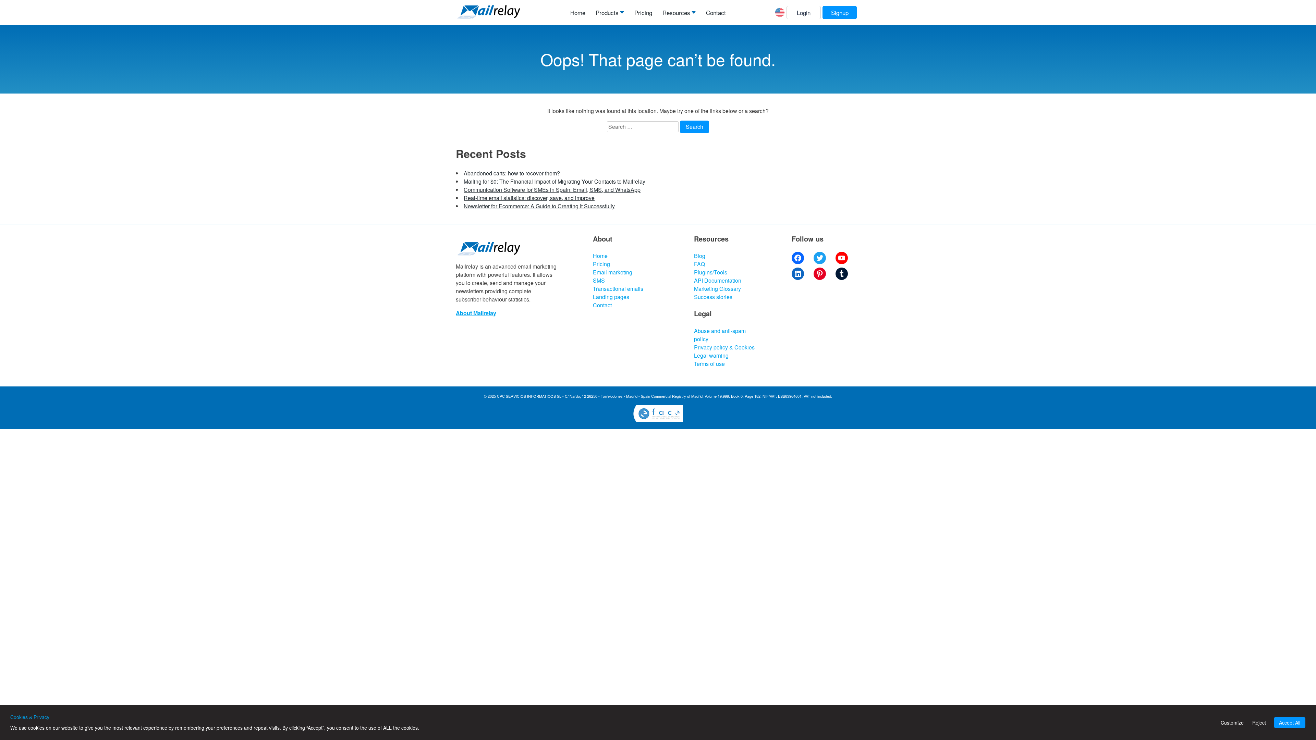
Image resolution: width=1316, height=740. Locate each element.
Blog (699, 256)
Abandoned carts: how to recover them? (512, 173)
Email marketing (612, 272)
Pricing (643, 12)
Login (804, 12)
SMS (599, 280)
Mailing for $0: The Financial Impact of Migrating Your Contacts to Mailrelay (554, 181)
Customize (1232, 722)
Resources (676, 12)
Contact (716, 12)
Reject (1259, 722)
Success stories (713, 297)
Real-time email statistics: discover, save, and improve (529, 198)
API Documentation (717, 280)
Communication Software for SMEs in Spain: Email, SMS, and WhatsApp (552, 190)
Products (607, 12)
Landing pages (611, 297)
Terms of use (709, 364)
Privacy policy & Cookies (724, 347)
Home (577, 12)
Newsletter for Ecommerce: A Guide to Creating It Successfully (539, 206)
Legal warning (711, 355)
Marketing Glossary (717, 289)
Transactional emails (618, 289)
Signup (840, 12)
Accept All (1289, 722)
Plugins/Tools (710, 272)
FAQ (699, 264)
